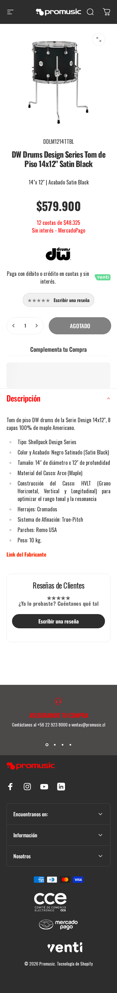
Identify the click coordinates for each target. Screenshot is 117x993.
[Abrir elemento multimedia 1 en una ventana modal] (98, 39)
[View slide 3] (62, 744)
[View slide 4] (70, 744)
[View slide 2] (54, 744)
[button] (58, 398)
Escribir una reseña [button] (58, 621)
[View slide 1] (47, 744)
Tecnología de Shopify (75, 963)
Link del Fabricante (26, 554)
